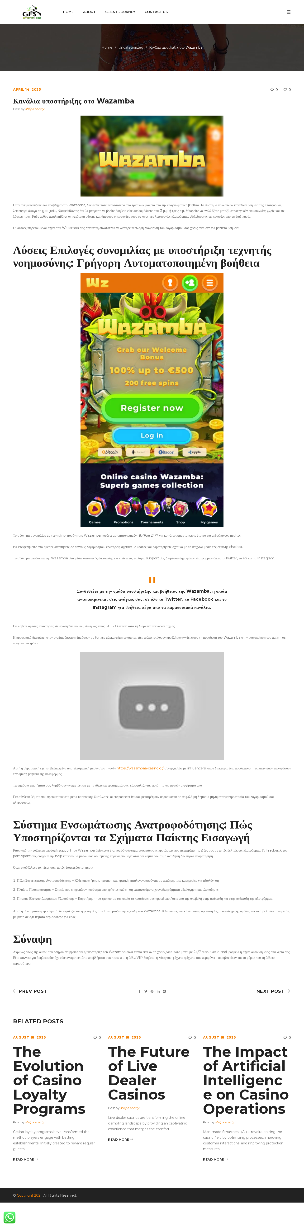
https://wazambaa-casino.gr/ (140, 768)
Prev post (33, 991)
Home (107, 47)
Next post (270, 991)
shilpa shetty (34, 109)
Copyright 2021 (29, 1195)
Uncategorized (131, 47)
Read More (23, 1159)
